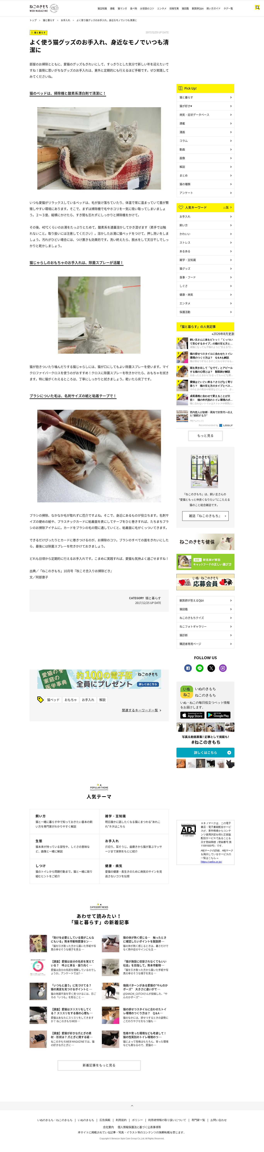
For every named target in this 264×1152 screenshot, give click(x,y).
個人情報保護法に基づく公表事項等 (139, 1127)
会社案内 (108, 1127)
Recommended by (209, 425)
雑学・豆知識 (188, 260)
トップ (33, 20)
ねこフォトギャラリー (193, 626)
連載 (112, 8)
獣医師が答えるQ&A (192, 600)
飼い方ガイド (214, 8)
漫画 (182, 132)
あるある (185, 251)
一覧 (226, 207)
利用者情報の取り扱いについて (167, 1120)
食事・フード (188, 277)
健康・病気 (186, 294)
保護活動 (185, 312)
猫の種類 (185, 184)
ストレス (185, 242)
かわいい (185, 234)
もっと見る (205, 435)
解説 (102, 699)
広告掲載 (105, 1120)
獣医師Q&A (198, 8)
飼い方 (184, 225)
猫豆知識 (102, 8)
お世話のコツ (147, 8)
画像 (182, 158)
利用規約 (121, 1120)
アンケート (186, 193)
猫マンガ (122, 8)
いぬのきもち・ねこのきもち (54, 1120)
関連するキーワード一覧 (140, 710)
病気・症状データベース (194, 114)
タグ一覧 (228, 8)
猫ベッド (53, 699)
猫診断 (184, 635)
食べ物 (133, 8)
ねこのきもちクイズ (192, 618)
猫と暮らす (49, 20)
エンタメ (161, 8)
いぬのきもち (86, 1120)
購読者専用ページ (190, 644)
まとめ (184, 175)
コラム (184, 141)
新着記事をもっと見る (99, 1065)
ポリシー (137, 1120)
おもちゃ (71, 699)
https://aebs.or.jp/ (211, 861)
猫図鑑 (185, 8)
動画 (182, 149)
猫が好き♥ (186, 106)
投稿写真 (174, 8)
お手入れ (65, 20)
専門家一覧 (198, 1120)
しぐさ (184, 286)
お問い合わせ (218, 1120)
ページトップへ (132, 1106)
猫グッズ (185, 268)
